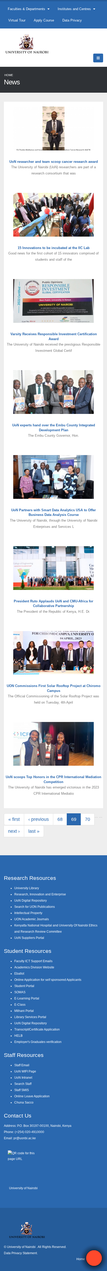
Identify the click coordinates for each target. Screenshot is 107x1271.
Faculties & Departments (27, 9)
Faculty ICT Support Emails (33, 961)
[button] (94, 1258)
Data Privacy (72, 20)
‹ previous (38, 819)
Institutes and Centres (75, 9)
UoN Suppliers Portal (29, 937)
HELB (18, 1035)
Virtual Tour (16, 20)
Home (8, 75)
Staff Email (21, 1065)
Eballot (19, 973)
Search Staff (22, 1083)
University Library (26, 888)
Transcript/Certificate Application (37, 1029)
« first (14, 819)
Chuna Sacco (24, 1102)
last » (33, 831)
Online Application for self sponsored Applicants (47, 979)
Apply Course (44, 20)
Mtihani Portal (24, 1010)
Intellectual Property (28, 913)
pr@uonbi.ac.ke (25, 1138)
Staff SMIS (21, 1090)
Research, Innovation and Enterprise (40, 894)
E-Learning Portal (26, 998)
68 (60, 819)
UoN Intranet (23, 1077)
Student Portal (24, 986)
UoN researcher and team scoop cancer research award (53, 162)
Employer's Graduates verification (38, 1041)
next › (14, 831)
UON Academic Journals (31, 919)
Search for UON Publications (34, 906)
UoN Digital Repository (30, 900)
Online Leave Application (32, 1096)
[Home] (29, 44)
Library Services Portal (30, 1017)
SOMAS (19, 992)
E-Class (19, 1004)
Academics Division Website (34, 967)
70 (87, 819)
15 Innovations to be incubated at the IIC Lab (54, 248)
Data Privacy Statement (20, 1253)
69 (73, 819)
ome (82, 1259)
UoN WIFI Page (25, 1071)
